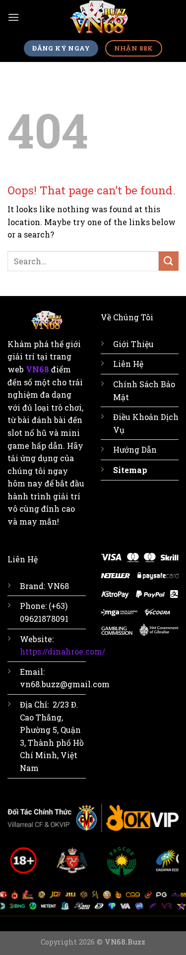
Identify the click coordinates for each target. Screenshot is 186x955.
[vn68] (99, 17)
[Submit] (169, 261)
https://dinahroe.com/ (62, 651)
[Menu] (13, 17)
